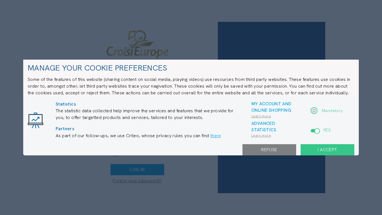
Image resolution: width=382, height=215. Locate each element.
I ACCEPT (327, 150)
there (215, 136)
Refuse (269, 150)
